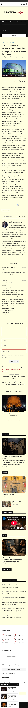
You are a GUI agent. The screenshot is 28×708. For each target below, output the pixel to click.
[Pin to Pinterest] (22, 81)
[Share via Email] (24, 81)
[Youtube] (21, 4)
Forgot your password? (8, 673)
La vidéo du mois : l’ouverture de (17, 502)
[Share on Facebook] (19, 81)
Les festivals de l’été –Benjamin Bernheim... (12, 696)
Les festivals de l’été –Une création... (12, 689)
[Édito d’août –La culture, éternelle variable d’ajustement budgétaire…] (14, 547)
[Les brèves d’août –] (14, 484)
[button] (3, 407)
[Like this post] (17, 81)
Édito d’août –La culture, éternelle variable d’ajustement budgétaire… (12, 559)
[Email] (24, 4)
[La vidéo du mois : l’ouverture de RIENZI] (6, 504)
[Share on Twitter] (20, 81)
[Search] (26, 4)
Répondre (23, 267)
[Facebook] (17, 4)
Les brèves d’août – (8, 495)
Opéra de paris (6, 210)
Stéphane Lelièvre (8, 57)
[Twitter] (19, 4)
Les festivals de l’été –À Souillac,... (13, 704)
